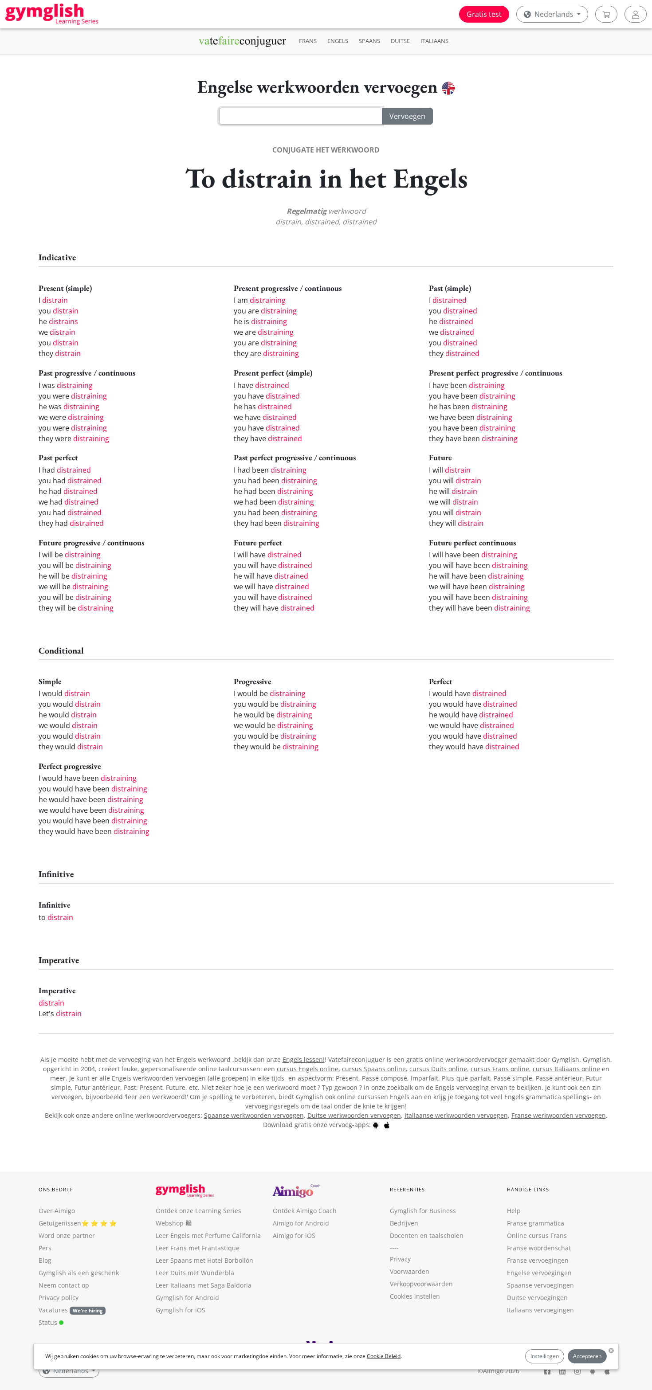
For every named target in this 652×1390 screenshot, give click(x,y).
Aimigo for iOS (294, 1235)
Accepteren (587, 1356)
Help (514, 1210)
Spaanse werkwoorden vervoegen (254, 1115)
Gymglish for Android (187, 1297)
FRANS (308, 41)
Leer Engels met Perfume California (208, 1235)
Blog (45, 1260)
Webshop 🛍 (174, 1223)
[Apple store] (386, 1124)
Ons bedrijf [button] (56, 1189)
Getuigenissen (60, 1223)
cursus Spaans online (374, 1069)
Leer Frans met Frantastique (198, 1248)
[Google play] (376, 1124)
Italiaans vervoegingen (540, 1310)
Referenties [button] (407, 1189)
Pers (45, 1248)
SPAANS (369, 41)
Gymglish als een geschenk (79, 1273)
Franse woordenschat (539, 1248)
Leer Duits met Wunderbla (195, 1273)
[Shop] (606, 14)
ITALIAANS (434, 41)
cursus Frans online (500, 1069)
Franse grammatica (535, 1223)
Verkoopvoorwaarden (421, 1284)
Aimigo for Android (301, 1223)
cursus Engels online (307, 1069)
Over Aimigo (57, 1210)
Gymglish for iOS (180, 1310)
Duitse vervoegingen (537, 1297)
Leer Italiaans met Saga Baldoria (203, 1285)
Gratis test (484, 14)
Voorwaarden (409, 1271)
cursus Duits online (438, 1069)
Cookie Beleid (384, 1356)
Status (49, 1322)
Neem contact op (64, 1285)
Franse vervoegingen (538, 1260)
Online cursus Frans (537, 1235)
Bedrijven (404, 1223)
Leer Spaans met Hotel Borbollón (204, 1260)
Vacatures (53, 1310)
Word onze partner (67, 1235)
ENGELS (337, 41)
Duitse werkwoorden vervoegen (354, 1115)
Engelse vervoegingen (539, 1273)
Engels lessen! (304, 1059)
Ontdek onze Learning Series (198, 1210)
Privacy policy (59, 1297)
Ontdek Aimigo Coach (305, 1210)
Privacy (400, 1259)
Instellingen (544, 1356)
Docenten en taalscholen (426, 1235)
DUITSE (400, 41)
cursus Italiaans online (566, 1069)
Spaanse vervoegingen (540, 1285)
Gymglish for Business (423, 1210)
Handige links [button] (528, 1189)
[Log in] (636, 14)
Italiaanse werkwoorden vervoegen (456, 1115)
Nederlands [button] (554, 14)
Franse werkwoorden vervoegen (558, 1115)
